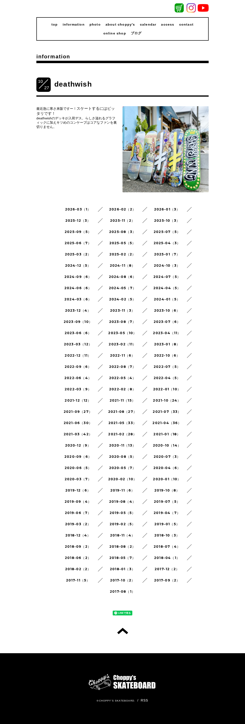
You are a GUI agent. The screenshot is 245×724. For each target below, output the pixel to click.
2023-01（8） (167, 344)
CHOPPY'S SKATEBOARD (116, 700)
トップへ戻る (122, 631)
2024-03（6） (78, 299)
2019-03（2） (78, 524)
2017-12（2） (167, 569)
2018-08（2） (122, 546)
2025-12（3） (78, 220)
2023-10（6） (167, 310)
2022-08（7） (122, 367)
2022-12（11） (78, 355)
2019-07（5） (167, 501)
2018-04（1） (167, 558)
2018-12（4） (78, 535)
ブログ (136, 33)
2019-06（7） (78, 513)
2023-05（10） (122, 333)
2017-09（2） (167, 580)
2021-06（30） (78, 423)
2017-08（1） (122, 591)
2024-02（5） (122, 299)
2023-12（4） (78, 310)
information (74, 24)
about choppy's (120, 24)
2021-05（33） (122, 423)
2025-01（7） (167, 254)
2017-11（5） (78, 580)
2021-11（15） (122, 400)
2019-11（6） (122, 490)
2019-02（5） (123, 524)
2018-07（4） (167, 546)
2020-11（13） (122, 445)
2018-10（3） (167, 535)
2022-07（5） (167, 367)
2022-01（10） (167, 389)
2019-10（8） (167, 490)
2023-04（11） (167, 333)
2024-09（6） (78, 277)
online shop (114, 33)
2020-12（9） (78, 445)
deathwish (73, 84)
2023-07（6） (167, 322)
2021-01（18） (166, 434)
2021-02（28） (122, 434)
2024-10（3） (167, 265)
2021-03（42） (78, 434)
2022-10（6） (167, 355)
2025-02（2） (122, 254)
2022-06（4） (78, 378)
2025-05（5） (122, 243)
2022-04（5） (167, 378)
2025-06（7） (78, 243)
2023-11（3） (122, 310)
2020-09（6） (78, 456)
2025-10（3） (167, 220)
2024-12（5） (78, 265)
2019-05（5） (123, 513)
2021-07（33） (167, 411)
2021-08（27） (122, 411)
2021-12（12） (78, 400)
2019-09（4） (78, 501)
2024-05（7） (122, 288)
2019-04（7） (167, 513)
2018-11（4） (122, 535)
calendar (148, 24)
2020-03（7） (78, 479)
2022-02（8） (122, 389)
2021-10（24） (167, 400)
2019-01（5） (167, 524)
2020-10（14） (167, 445)
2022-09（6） (78, 367)
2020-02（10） (122, 479)
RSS (144, 700)
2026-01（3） (167, 209)
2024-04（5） (167, 288)
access (167, 24)
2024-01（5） (167, 299)
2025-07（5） (167, 232)
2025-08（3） (122, 232)
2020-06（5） (78, 468)
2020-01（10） (167, 479)
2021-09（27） (78, 411)
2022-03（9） (78, 389)
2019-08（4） (122, 501)
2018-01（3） (122, 569)
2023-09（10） (78, 322)
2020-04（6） (167, 468)
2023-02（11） (122, 344)
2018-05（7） (122, 558)
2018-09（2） (78, 546)
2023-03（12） (78, 344)
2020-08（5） (122, 456)
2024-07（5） (167, 277)
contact (186, 24)
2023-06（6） (78, 333)
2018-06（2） (78, 558)
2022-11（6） (122, 355)
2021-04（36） (166, 423)
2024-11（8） (122, 265)
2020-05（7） (122, 468)
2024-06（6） (78, 288)
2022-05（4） (122, 378)
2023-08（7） (122, 322)
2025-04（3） (167, 243)
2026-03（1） (78, 209)
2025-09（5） (78, 232)
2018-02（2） (78, 569)
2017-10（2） (122, 580)
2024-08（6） (122, 277)
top (54, 24)
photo (95, 24)
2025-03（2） (78, 254)
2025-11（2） (122, 220)
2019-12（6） (78, 490)
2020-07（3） (167, 456)
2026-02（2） (122, 209)
